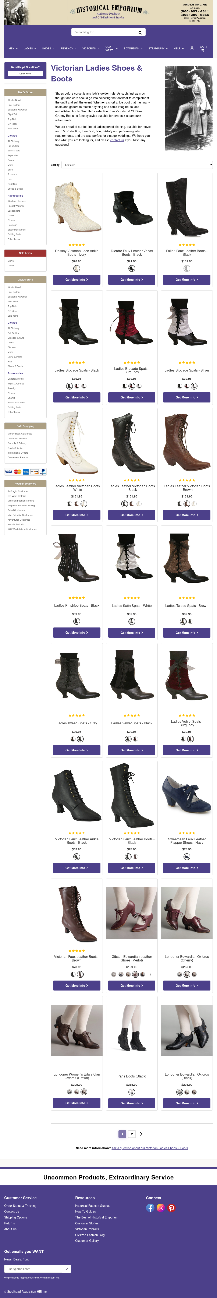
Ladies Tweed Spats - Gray (77, 723)
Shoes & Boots (15, 188)
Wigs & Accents (16, 383)
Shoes (46, 48)
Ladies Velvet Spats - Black (131, 723)
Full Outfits (13, 145)
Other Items (14, 239)
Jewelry (12, 388)
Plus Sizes (13, 301)
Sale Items (13, 128)
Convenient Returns (18, 457)
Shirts (11, 169)
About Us (10, 1229)
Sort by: (55, 165)
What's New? (14, 100)
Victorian (89, 48)
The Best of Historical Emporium (96, 1217)
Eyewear (12, 224)
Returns (9, 1223)
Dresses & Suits (16, 337)
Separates (13, 155)
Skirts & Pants (15, 356)
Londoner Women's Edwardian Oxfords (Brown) (77, 1076)
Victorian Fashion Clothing (21, 500)
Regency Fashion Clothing (21, 505)
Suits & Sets (14, 150)
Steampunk (156, 48)
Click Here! (25, 73)
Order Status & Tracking (20, 1205)
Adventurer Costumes (19, 519)
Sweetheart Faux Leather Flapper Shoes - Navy (187, 841)
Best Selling (13, 104)
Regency (66, 48)
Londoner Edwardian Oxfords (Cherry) (187, 958)
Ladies (28, 48)
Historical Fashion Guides (92, 1205)
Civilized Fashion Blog (90, 1235)
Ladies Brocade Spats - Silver (186, 370)
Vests (10, 164)
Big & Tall (12, 114)
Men (11, 48)
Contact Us (11, 1211)
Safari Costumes (16, 510)
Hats (10, 179)
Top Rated (13, 119)
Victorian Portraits (87, 1229)
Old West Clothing (17, 495)
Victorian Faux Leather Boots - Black (131, 841)
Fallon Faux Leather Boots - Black (186, 252)
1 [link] (122, 1134)
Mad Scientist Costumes (20, 515)
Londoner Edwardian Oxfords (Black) (187, 1076)
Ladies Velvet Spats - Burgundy (187, 723)
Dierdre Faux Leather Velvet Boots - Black (132, 252)
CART (203, 46)
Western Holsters (17, 201)
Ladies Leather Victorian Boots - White (77, 488)
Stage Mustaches (17, 229)
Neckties (12, 183)
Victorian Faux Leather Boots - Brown (76, 958)
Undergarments (16, 378)
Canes (11, 215)
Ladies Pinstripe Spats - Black (76, 605)
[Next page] (141, 1134)
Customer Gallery (87, 1240)
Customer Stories (87, 1223)
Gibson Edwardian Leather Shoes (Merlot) (132, 958)
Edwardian (131, 48)
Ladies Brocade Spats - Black (76, 370)
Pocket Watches (16, 205)
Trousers (12, 174)
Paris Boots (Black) (131, 1076)
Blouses (12, 347)
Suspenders (14, 210)
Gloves (11, 220)
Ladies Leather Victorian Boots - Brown (187, 488)
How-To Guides (85, 1211)
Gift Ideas (13, 123)
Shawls (11, 397)
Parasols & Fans (16, 402)
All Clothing (13, 141)
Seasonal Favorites (18, 109)
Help (177, 48)
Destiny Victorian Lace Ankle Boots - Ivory (77, 252)
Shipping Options (15, 1217)
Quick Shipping (15, 448)
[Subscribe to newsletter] (66, 1269)
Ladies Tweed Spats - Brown (186, 606)
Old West (109, 48)
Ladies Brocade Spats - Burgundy (131, 370)
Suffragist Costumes (18, 491)
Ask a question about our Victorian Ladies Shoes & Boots (150, 1148)
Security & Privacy (17, 443)
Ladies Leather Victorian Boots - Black (132, 488)
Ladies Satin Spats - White (132, 606)
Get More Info (75, 279)
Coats (11, 160)
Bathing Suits (14, 234)
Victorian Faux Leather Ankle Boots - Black (77, 841)
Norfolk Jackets (16, 524)
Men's (11, 260)
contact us (117, 140)
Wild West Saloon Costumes (22, 529)
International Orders (18, 452)
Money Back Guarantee (20, 433)
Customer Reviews (17, 438)
